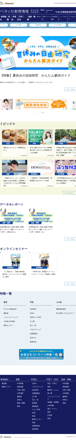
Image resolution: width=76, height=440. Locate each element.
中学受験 (20, 383)
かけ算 (34, 396)
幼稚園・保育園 (52, 402)
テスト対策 (36, 409)
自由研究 (35, 390)
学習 (33, 413)
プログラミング (37, 387)
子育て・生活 (52, 379)
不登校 (49, 415)
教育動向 (4, 379)
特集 (18, 406)
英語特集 (35, 429)
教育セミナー (6, 387)
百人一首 (35, 400)
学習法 (34, 379)
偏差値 (19, 396)
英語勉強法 (36, 426)
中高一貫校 (21, 390)
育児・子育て (52, 383)
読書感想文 (36, 393)
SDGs (34, 383)
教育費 (4, 383)
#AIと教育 (18, 25)
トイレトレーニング (53, 398)
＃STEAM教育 (57, 25)
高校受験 (20, 387)
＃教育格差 (38, 25)
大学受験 (20, 393)
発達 (49, 412)
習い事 (49, 393)
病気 (49, 387)
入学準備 (50, 405)
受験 (18, 379)
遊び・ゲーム (52, 409)
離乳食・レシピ (52, 390)
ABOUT (39, 16)
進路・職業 (21, 403)
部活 (33, 416)
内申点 (19, 400)
